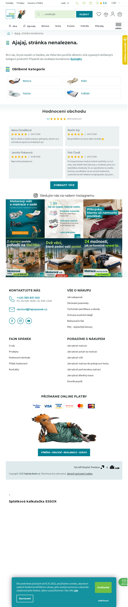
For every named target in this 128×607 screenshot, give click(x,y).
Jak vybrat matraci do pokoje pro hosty (87, 363)
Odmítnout (102, 600)
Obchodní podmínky (76, 303)
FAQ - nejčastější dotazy (78, 327)
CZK (112, 3)
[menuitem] (12, 26)
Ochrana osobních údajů (78, 315)
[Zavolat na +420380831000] (76, 3)
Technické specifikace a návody (82, 309)
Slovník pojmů (73, 381)
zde (75, 590)
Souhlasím (102, 587)
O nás (11, 345)
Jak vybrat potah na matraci (81, 351)
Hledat (83, 14)
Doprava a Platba (34, 3)
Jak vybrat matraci (76, 345)
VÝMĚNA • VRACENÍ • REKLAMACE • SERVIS (63, 452)
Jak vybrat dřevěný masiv (79, 375)
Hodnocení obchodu (18, 357)
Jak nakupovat (73, 297)
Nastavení (24, 598)
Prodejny (19, 3)
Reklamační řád (74, 321)
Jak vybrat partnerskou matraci (83, 369)
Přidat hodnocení (17, 363)
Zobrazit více (62, 185)
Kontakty (8, 3)
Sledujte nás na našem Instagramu (66, 195)
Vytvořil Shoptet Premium (85, 467)
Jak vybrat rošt (74, 357)
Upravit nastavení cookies (78, 473)
